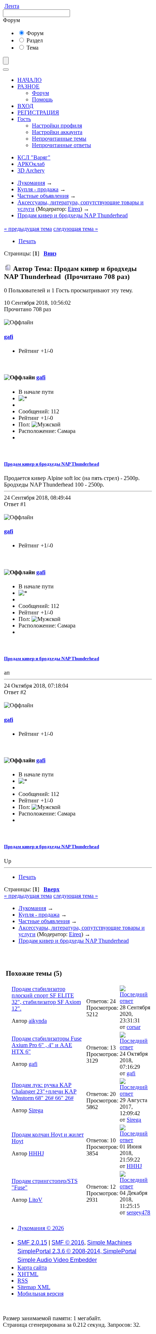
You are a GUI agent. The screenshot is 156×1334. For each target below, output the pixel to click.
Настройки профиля (57, 125)
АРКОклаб (31, 164)
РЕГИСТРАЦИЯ (38, 112)
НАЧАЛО (29, 80)
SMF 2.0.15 (32, 1242)
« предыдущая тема (28, 229)
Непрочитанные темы (59, 139)
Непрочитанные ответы (61, 145)
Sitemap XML (33, 1287)
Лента (11, 6)
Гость (24, 119)
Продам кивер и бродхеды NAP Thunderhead (51, 464)
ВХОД (25, 106)
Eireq (74, 209)
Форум (34, 33)
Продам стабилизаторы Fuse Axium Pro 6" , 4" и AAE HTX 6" (47, 1045)
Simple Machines (109, 1242)
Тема (31, 48)
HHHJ (36, 1153)
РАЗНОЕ (28, 86)
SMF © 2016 (68, 1242)
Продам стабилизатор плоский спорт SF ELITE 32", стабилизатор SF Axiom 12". (46, 999)
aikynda (38, 1021)
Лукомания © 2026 (40, 1228)
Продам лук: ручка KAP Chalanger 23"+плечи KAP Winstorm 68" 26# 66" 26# (44, 1091)
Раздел (34, 40)
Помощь (42, 99)
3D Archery (31, 170)
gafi (8, 337)
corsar (133, 1027)
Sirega (36, 1110)
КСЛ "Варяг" (33, 157)
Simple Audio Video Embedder (57, 1260)
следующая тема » (75, 229)
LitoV (35, 1200)
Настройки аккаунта (57, 132)
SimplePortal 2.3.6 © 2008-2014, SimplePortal (76, 1251)
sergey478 (138, 1212)
